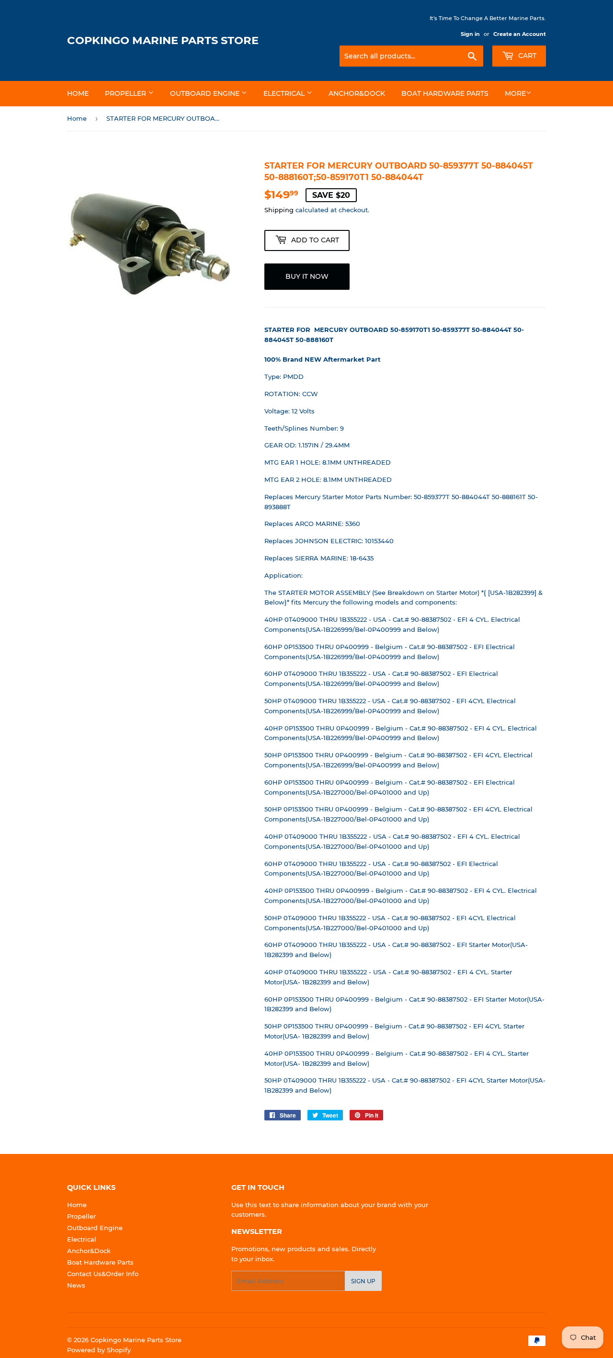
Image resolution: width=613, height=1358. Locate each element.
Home (78, 93)
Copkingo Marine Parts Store (163, 40)
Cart (526, 55)
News (76, 1285)
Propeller (126, 93)
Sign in (470, 34)
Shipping (279, 210)
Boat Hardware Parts (444, 93)
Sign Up (363, 1281)
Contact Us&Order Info (102, 1274)
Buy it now (307, 276)
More (515, 93)
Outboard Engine (205, 93)
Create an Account (519, 34)
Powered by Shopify (99, 1350)
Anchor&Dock (357, 93)
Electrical (284, 93)
